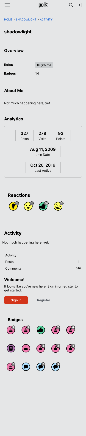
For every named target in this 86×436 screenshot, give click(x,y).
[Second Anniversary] (40, 348)
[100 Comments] (55, 366)
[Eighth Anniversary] (26, 330)
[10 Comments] (40, 366)
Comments (43, 268)
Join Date (43, 155)
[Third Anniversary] (55, 348)
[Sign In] (79, 5)
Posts (24, 139)
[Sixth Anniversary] (70, 330)
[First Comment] (26, 366)
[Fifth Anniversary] (11, 366)
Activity (11, 255)
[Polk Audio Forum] (43, 5)
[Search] (71, 5)
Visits (42, 139)
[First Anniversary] (26, 348)
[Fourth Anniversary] (70, 348)
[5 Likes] (40, 330)
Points (60, 139)
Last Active (43, 170)
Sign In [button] (16, 300)
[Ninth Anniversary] (11, 330)
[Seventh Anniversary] (55, 330)
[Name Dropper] (11, 348)
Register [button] (43, 300)
